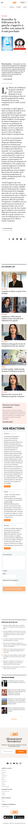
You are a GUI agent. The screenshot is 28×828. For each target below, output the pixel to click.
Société (25, 7)
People (3, 783)
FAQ (2, 799)
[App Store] (8, 817)
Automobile (4, 781)
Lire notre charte (8, 422)
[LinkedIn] (17, 763)
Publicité (3, 793)
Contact (3, 801)
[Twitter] (11, 763)
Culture (3, 777)
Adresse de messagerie (10, 580)
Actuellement (4, 7)
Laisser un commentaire (14, 589)
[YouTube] (14, 763)
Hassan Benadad (8, 79)
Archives (3, 795)
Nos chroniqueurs (5, 786)
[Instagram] (20, 763)
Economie (18, 7)
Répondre (7, 486)
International (4, 775)
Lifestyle (3, 784)
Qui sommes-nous (5, 791)
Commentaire (7, 554)
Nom (4, 573)
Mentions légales (5, 806)
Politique (12, 7)
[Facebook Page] (8, 763)
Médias (3, 779)
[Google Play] (19, 817)
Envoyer (21, 751)
